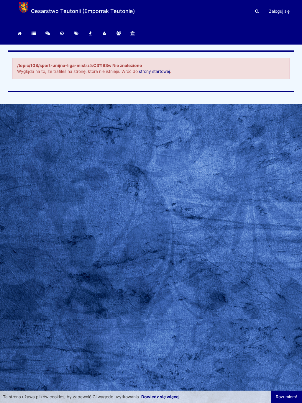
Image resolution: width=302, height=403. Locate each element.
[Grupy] (118, 33)
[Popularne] (90, 33)
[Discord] (48, 33)
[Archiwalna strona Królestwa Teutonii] (133, 33)
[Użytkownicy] (104, 33)
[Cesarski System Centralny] (19, 33)
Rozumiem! (286, 396)
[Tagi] (76, 33)
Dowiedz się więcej (160, 396)
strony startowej (154, 71)
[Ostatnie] (62, 33)
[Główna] (34, 33)
